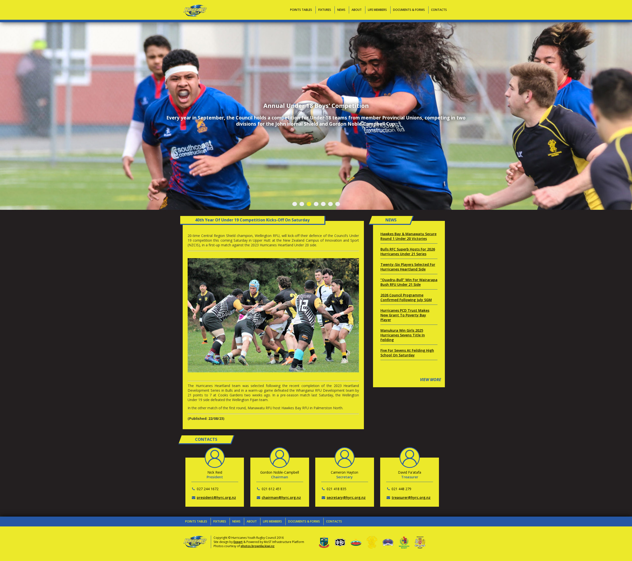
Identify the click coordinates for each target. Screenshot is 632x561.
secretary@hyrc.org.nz (346, 497)
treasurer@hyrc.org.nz (411, 497)
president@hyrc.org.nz (216, 497)
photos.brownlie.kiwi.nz (258, 546)
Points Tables (301, 10)
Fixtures (324, 10)
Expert (238, 542)
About (357, 10)
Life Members (377, 10)
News (341, 10)
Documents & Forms (409, 10)
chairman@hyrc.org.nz (281, 497)
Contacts (439, 10)
